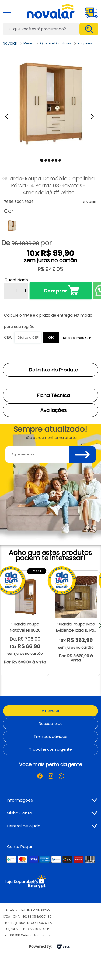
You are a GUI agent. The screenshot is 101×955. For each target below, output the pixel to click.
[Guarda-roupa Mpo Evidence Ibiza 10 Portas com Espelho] (76, 597)
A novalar (51, 710)
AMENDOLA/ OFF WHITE (12, 226)
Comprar (55, 290)
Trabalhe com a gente (50, 749)
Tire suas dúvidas (50, 736)
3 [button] (49, 160)
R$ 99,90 (57, 253)
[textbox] (50, 29)
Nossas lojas (50, 723)
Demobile (89, 201)
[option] (50, 103)
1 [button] (41, 160)
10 (33, 253)
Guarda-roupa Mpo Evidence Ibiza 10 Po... (76, 627)
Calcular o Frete (22, 337)
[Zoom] (50, 103)
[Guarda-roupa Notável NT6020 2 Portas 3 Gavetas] (25, 597)
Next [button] (93, 116)
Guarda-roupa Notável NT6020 (25, 627)
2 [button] (45, 160)
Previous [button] (9, 116)
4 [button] (52, 160)
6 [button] (59, 160)
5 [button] (56, 160)
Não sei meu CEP (77, 337)
